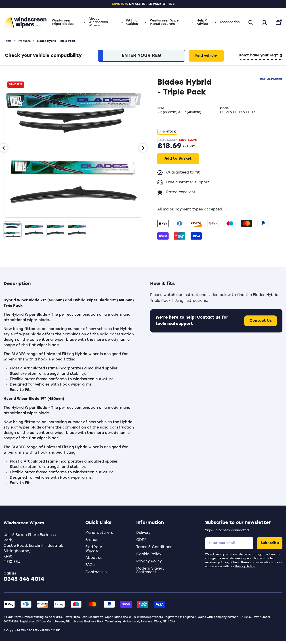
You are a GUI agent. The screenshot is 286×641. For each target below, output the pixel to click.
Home (8, 41)
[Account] (264, 22)
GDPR (141, 540)
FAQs (90, 565)
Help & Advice (202, 22)
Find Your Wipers (93, 549)
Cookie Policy (148, 554)
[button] (70, 286)
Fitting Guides (132, 22)
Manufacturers (99, 533)
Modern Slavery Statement (150, 570)
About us (93, 558)
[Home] (25, 22)
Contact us (96, 572)
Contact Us (261, 321)
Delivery (143, 533)
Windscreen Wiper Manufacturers (165, 22)
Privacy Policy (245, 566)
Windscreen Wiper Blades (63, 22)
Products (24, 41)
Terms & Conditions (154, 547)
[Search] (251, 22)
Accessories (229, 22)
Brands (91, 540)
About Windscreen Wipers (98, 22)
